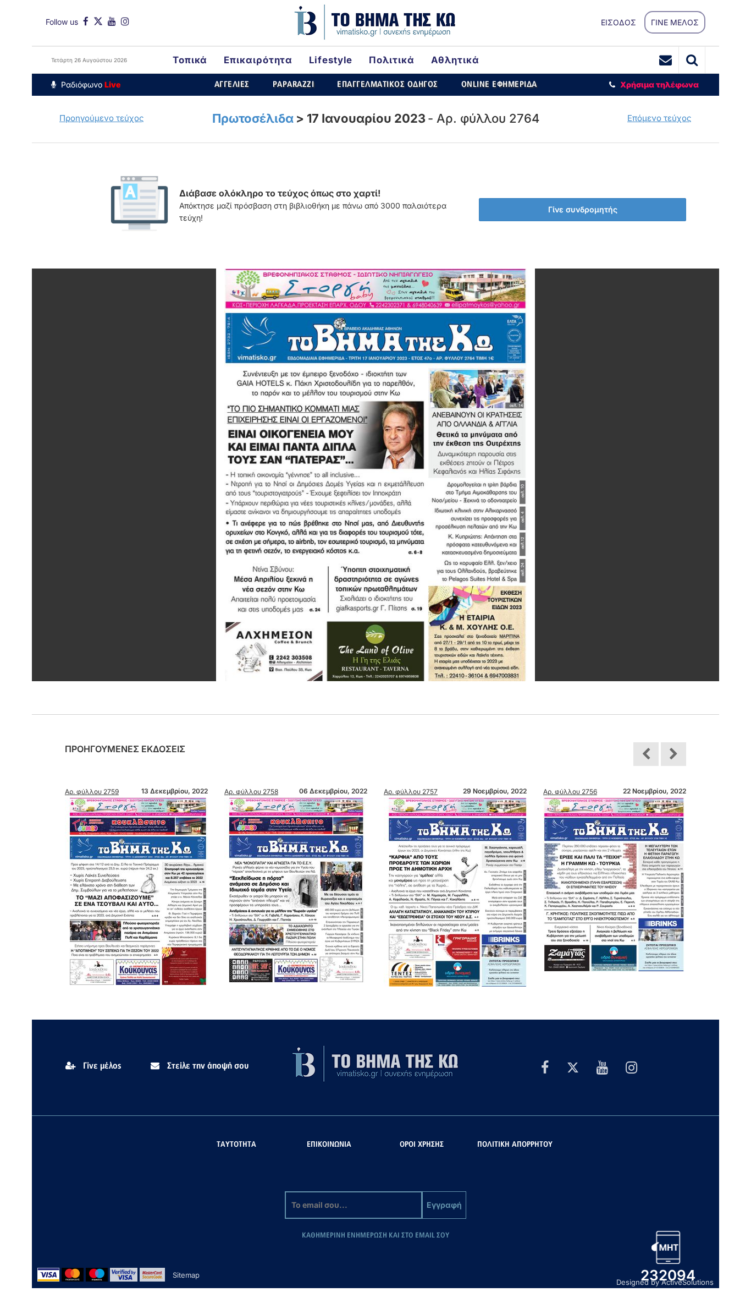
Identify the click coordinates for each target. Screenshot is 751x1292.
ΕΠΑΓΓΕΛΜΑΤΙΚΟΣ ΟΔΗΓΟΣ (387, 84)
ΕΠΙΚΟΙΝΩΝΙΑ (329, 1145)
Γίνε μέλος (101, 1066)
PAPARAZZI (293, 84)
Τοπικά (190, 59)
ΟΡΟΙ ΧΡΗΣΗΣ (422, 1145)
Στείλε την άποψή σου (207, 1066)
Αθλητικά (455, 59)
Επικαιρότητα (258, 59)
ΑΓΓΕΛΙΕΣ (232, 84)
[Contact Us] (666, 60)
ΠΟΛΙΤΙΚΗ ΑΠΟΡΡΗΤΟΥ (515, 1145)
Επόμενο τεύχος (659, 118)
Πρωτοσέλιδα (253, 118)
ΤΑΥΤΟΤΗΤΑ (236, 1145)
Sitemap (186, 1275)
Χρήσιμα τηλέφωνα (659, 84)
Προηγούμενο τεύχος (101, 118)
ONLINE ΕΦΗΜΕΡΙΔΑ (499, 84)
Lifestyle (330, 59)
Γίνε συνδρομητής (582, 209)
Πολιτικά (391, 59)
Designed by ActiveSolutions (665, 1282)
